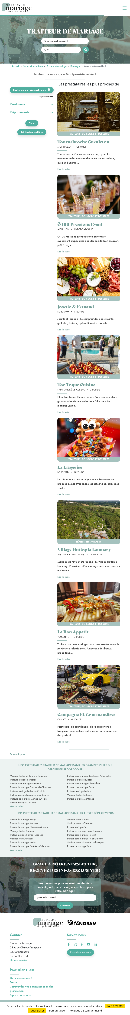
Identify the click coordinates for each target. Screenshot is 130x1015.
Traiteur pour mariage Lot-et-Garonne (85, 838)
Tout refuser (36, 1010)
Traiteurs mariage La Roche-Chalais (27, 791)
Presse (13, 982)
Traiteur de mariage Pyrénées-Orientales (30, 846)
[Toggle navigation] (124, 8)
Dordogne (75, 66)
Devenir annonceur (80, 952)
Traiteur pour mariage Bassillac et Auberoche (89, 775)
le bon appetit (73, 631)
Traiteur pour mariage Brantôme (25, 783)
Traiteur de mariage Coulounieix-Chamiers (30, 787)
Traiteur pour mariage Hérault (81, 834)
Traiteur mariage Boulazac (79, 779)
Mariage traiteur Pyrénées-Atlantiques (85, 842)
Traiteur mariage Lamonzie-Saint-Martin (29, 795)
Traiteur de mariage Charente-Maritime (29, 827)
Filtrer (32, 123)
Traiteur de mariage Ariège (23, 819)
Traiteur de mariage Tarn (79, 846)
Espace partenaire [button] (20, 995)
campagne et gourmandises (86, 714)
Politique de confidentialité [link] (86, 1010)
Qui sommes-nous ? (21, 978)
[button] (88, 114)
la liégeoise (69, 467)
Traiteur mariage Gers (77, 827)
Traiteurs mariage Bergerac (23, 779)
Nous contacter (18, 960)
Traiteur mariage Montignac (80, 798)
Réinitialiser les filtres (32, 132)
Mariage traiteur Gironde (22, 831)
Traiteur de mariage (57, 66)
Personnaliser (57, 1010)
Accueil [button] (16, 66)
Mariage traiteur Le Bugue (79, 795)
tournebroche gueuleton (83, 141)
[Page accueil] (17, 8)
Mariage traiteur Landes (21, 838)
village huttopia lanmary (84, 549)
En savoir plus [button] (17, 754)
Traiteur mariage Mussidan (23, 802)
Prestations (17, 104)
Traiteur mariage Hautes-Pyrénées (26, 834)
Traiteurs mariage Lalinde (79, 791)
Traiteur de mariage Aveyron (24, 823)
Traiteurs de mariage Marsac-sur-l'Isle (28, 798)
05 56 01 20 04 (19, 956)
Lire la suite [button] (63, 169)
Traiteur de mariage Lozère (23, 842)
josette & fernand (75, 306)
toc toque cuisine (76, 384)
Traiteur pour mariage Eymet (80, 787)
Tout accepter (115, 1006)
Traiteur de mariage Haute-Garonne (84, 831)
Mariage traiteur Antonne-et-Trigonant (28, 775)
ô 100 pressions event (79, 224)
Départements (19, 112)
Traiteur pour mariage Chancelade (84, 783)
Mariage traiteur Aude (78, 819)
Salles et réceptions (33, 66)
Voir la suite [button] (16, 806)
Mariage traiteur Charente (80, 823)
